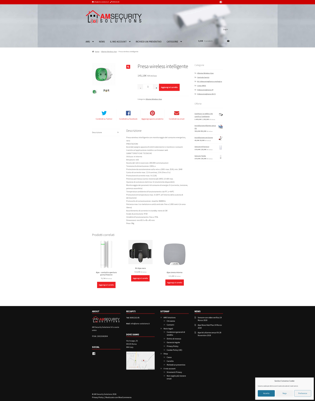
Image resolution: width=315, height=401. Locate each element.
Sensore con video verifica (208, 317)
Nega (285, 393)
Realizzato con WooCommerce (118, 397)
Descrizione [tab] (97, 132)
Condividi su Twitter (104, 119)
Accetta (266, 393)
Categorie (172, 41)
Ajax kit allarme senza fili (208, 332)
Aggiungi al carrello (169, 87)
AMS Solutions (170, 317)
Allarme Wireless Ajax (109, 51)
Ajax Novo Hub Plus (206, 325)
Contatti (170, 325)
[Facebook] (220, 3)
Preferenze (302, 393)
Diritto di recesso (174, 338)
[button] (128, 67)
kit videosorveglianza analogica (209, 81)
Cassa (169, 357)
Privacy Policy (172, 346)
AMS (88, 41)
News (102, 41)
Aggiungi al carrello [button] (106, 285)
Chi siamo (171, 321)
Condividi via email (176, 119)
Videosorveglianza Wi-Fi (206, 94)
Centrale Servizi (203, 77)
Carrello (170, 361)
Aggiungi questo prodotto (152, 119)
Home (97, 51)
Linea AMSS (201, 86)
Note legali (168, 328)
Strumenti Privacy (174, 372)
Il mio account (118, 41)
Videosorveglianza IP (205, 90)
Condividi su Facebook (128, 119)
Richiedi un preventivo (149, 41)
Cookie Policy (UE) (174, 350)
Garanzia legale (173, 342)
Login (225, 29)
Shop (166, 353)
